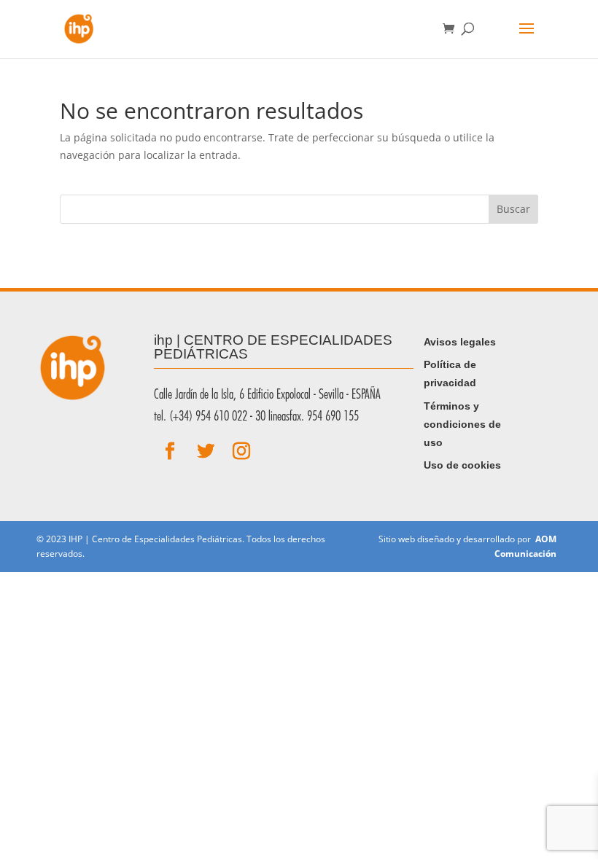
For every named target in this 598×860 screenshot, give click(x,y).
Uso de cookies (462, 465)
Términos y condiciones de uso (462, 424)
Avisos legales (460, 342)
